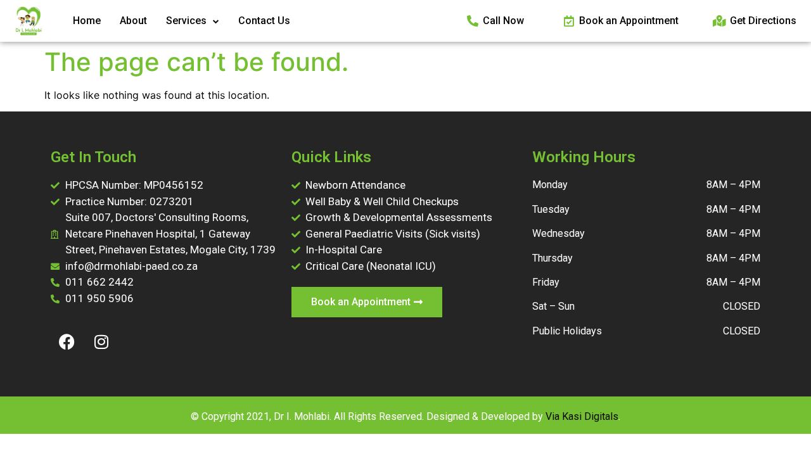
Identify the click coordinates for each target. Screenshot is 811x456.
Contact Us (264, 21)
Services (186, 21)
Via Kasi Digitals (582, 416)
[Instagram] (101, 341)
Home (87, 21)
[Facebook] (66, 341)
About (133, 21)
